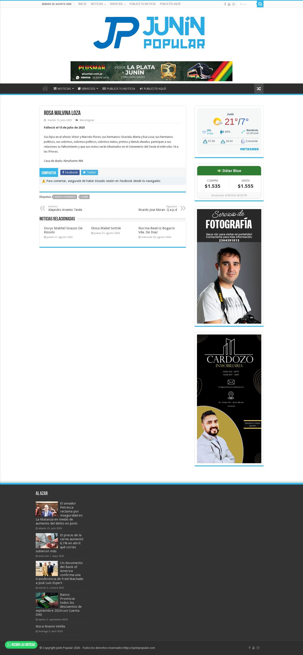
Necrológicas (87, 120)
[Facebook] (225, 4)
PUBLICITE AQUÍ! (170, 4)
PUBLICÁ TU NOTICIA (142, 4)
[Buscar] (260, 4)
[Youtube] (229, 4)
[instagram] (233, 4)
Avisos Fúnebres (65, 197)
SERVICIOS (116, 4)
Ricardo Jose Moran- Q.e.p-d (157, 208)
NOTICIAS (97, 4)
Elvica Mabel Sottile (106, 228)
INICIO (82, 4)
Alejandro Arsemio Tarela (65, 208)
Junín (84, 197)
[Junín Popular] (151, 32)
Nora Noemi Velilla (50, 626)
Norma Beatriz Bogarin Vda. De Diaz (156, 230)
